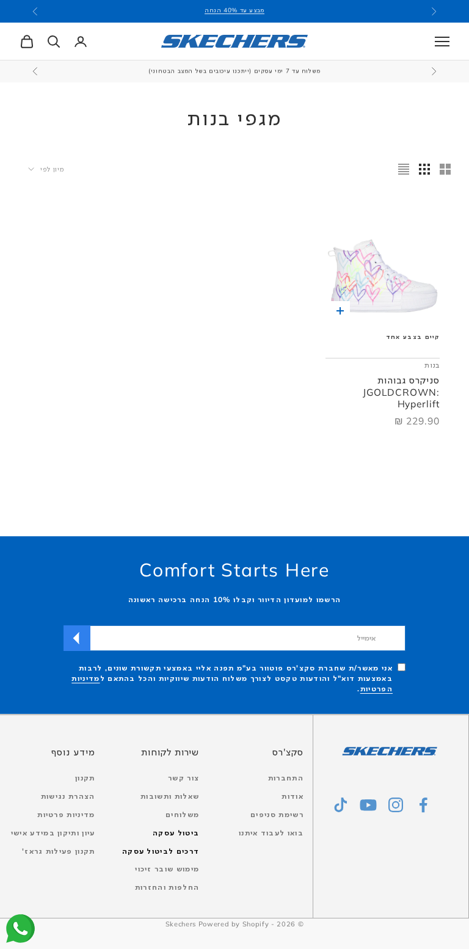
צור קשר (183, 777)
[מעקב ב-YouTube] (368, 805)
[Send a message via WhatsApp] (20, 928)
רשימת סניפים (277, 814)
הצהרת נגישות (68, 796)
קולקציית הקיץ (234, 12)
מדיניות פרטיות (66, 814)
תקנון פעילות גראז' (58, 851)
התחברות (286, 777)
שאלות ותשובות (169, 796)
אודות (293, 796)
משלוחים (182, 814)
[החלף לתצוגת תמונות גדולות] (445, 169)
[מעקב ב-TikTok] (341, 805)
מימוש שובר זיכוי (167, 868)
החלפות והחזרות (167, 887)
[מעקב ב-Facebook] (423, 805)
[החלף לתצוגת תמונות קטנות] (424, 169)
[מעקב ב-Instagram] (396, 805)
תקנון (85, 777)
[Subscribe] (77, 638)
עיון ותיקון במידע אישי (53, 832)
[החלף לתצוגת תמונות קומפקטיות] (403, 169)
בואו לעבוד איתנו (271, 832)
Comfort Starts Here (234, 569)
